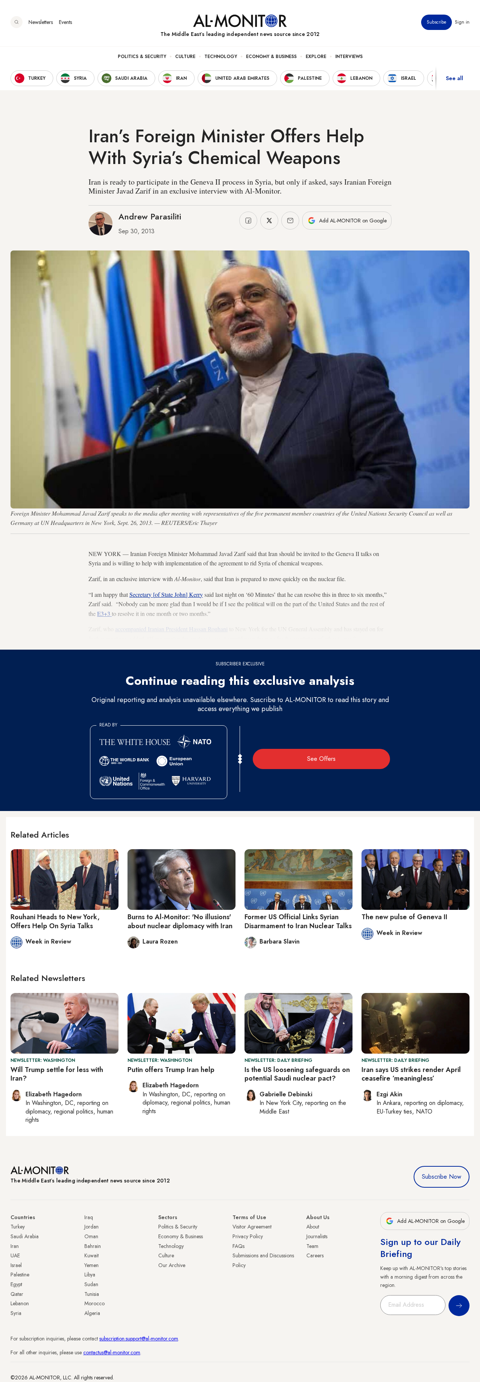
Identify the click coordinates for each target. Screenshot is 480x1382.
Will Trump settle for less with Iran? (56, 1074)
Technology (220, 56)
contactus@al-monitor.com (111, 1352)
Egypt (16, 1284)
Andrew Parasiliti (149, 216)
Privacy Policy (247, 1236)
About (312, 1226)
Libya (89, 1274)
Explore (316, 56)
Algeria (92, 1313)
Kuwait (91, 1255)
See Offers (321, 758)
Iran (14, 1246)
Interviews (349, 56)
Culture (185, 56)
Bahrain (92, 1246)
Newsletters (40, 22)
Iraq (88, 1217)
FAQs (238, 1246)
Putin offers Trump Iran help (171, 1070)
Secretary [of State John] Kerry (166, 594)
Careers (315, 1255)
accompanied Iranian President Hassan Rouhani (171, 629)
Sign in (462, 22)
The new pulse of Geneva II (404, 917)
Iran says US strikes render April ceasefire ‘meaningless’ (411, 1074)
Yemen (91, 1265)
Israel (16, 1265)
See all (454, 78)
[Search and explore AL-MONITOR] (16, 22)
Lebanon (19, 1303)
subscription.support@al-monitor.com (138, 1338)
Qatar (16, 1294)
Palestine (19, 1274)
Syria (15, 1313)
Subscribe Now (441, 1176)
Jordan (91, 1226)
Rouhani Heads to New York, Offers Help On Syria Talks (55, 921)
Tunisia (91, 1294)
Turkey (17, 1226)
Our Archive (171, 1265)
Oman (91, 1236)
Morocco (94, 1303)
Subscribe (436, 22)
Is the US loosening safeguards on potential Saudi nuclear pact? (297, 1074)
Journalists (316, 1236)
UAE (15, 1255)
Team (312, 1246)
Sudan (91, 1284)
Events (65, 22)
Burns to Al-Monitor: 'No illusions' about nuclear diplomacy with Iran (180, 921)
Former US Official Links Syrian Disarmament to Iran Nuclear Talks (298, 921)
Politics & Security (142, 56)
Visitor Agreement (252, 1226)
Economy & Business (271, 56)
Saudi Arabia (24, 1236)
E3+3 (104, 613)
